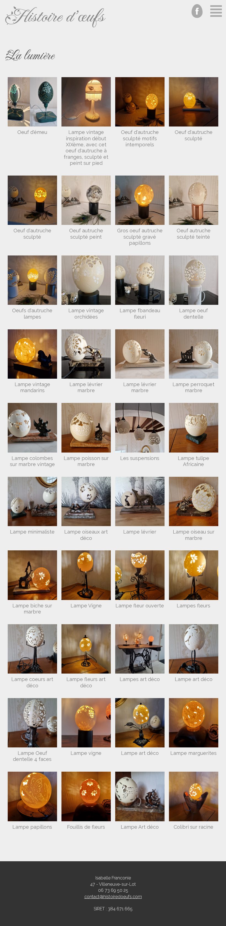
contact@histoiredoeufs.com (113, 896)
